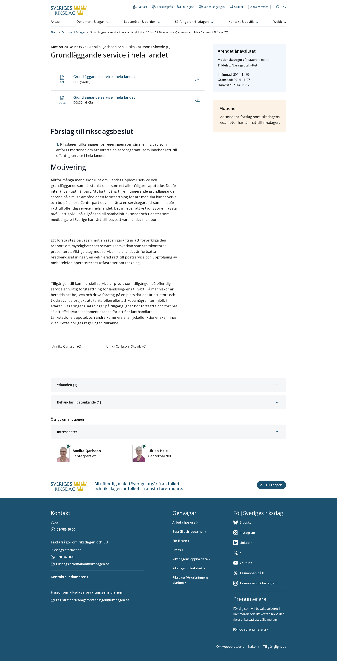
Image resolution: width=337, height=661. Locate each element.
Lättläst (142, 7)
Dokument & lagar (73, 32)
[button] (93, 22)
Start (54, 32)
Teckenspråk (165, 7)
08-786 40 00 (66, 529)
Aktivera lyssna (259, 7)
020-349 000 (65, 557)
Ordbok (239, 7)
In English (188, 7)
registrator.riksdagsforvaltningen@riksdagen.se (92, 600)
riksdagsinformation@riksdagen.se (82, 564)
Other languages (214, 7)
